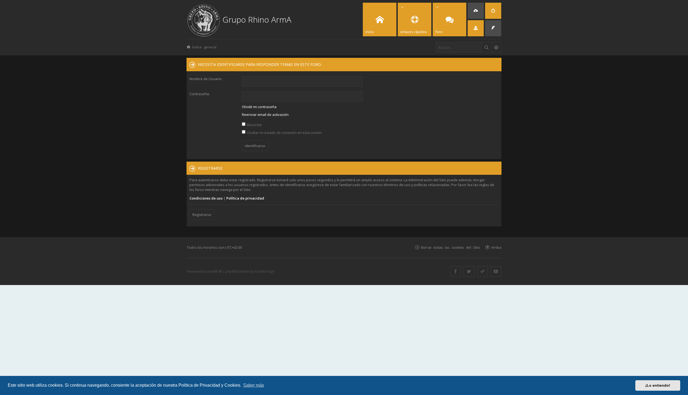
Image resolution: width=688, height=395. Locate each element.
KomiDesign (264, 271)
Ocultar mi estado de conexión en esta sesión (284, 132)
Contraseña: (199, 93)
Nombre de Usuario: (205, 78)
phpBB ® (214, 271)
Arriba (496, 247)
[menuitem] (476, 11)
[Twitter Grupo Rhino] (469, 271)
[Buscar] (486, 47)
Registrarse (201, 214)
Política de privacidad (245, 198)
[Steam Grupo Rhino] (482, 271)
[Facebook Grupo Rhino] (455, 271)
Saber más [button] (253, 385)
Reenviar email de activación (265, 114)
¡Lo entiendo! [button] (657, 385)
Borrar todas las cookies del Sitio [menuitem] (450, 247)
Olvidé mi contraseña (259, 106)
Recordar (254, 124)
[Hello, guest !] (476, 28)
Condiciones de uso (206, 198)
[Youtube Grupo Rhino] (495, 271)
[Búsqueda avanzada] (496, 47)
